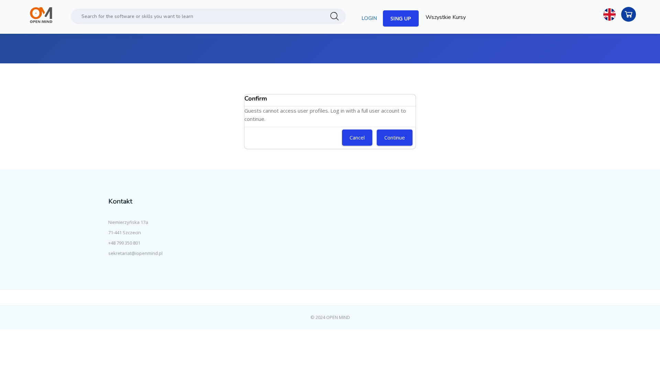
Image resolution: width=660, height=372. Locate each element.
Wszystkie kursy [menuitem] (446, 17)
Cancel (357, 137)
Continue (394, 137)
